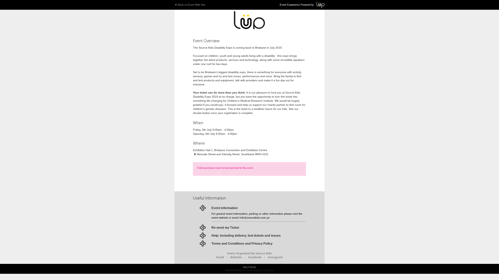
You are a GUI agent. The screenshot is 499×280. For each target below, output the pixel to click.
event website (219, 217)
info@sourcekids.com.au (254, 217)
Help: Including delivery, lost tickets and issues (246, 235)
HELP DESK (249, 267)
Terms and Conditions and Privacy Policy (242, 243)
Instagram (275, 257)
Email (220, 257)
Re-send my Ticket (225, 227)
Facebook (255, 257)
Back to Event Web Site (191, 4)
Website (236, 257)
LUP (321, 5)
